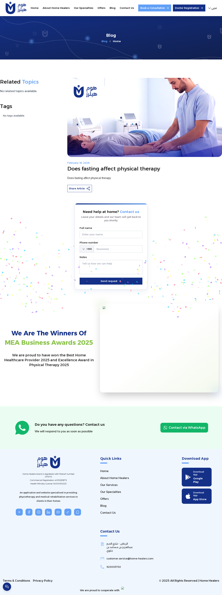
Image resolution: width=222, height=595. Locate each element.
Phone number (89, 242)
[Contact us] (7, 587)
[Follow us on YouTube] (58, 512)
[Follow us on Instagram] (38, 512)
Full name (86, 228)
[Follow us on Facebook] (28, 512)
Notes (83, 257)
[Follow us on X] (19, 512)
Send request (109, 281)
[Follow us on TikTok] (67, 512)
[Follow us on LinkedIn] (48, 512)
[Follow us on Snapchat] (77, 512)
